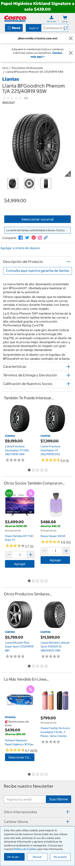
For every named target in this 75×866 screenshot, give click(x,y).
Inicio (5, 68)
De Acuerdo (14, 857)
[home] (15, 18)
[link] (20, 237)
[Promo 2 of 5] (33, 470)
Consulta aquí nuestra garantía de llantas (37, 270)
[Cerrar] (71, 38)
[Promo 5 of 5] (46, 470)
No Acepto (60, 857)
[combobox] (33, 28)
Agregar (20, 564)
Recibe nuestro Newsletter (28, 786)
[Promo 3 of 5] (37, 470)
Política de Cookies (25, 849)
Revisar (37, 857)
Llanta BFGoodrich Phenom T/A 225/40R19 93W (34, 71)
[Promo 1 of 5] (29, 470)
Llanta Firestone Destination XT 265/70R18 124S (50, 450)
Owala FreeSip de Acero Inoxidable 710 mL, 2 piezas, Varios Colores (55, 732)
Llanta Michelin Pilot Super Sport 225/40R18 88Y (19, 646)
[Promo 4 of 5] (41, 470)
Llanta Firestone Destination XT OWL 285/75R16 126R (17, 450)
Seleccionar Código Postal (21, 757)
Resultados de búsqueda (27, 68)
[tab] (37, 811)
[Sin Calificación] (13, 98)
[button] (65, 27)
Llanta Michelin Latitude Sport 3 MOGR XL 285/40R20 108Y (55, 646)
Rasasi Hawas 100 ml (53, 536)
